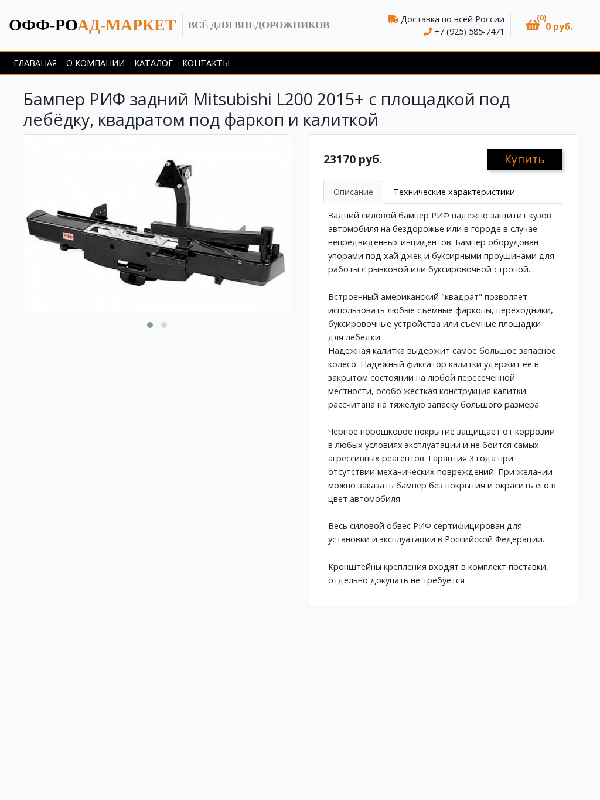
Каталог (153, 63)
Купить (524, 159)
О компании (95, 63)
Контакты (206, 63)
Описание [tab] (353, 191)
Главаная (35, 63)
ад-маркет (92, 25)
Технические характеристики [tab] (454, 191)
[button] (549, 25)
